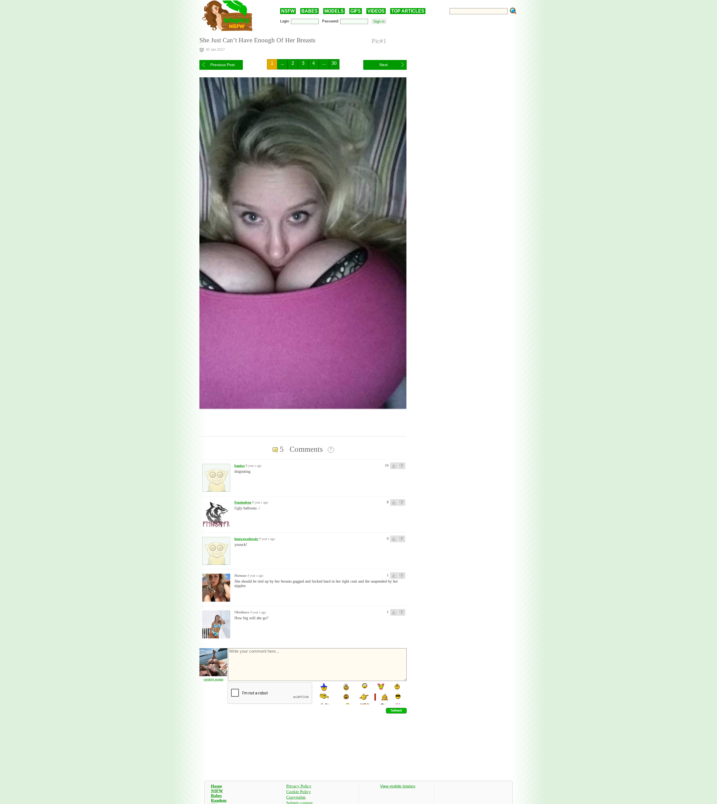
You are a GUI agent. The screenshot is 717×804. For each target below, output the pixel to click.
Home (216, 786)
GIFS (355, 11)
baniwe (239, 466)
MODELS (334, 11)
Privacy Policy (298, 786)
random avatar (214, 679)
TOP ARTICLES (407, 11)
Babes (216, 795)
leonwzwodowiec (246, 539)
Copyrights (296, 797)
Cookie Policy (298, 791)
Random (219, 800)
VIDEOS (376, 11)
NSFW (288, 11)
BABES (309, 11)
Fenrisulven (242, 502)
